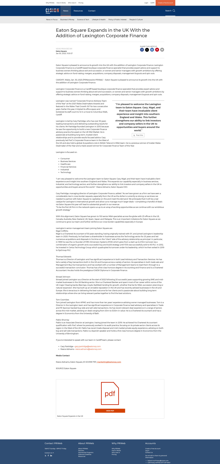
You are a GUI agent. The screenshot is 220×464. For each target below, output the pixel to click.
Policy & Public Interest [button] (117, 20)
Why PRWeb (50, 3)
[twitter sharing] (147, 50)
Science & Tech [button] (83, 20)
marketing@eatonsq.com (109, 362)
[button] (110, 393)
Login (146, 3)
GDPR (152, 3)
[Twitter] (46, 455)
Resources (78, 11)
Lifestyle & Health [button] (99, 20)
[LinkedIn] (51, 455)
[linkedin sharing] (152, 50)
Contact (91, 11)
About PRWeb (83, 448)
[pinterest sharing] (157, 50)
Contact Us (48, 453)
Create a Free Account (165, 3)
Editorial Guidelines (84, 454)
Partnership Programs (85, 452)
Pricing (80, 3)
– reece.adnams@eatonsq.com (88, 349)
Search (168, 11)
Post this (139, 135)
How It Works (61, 3)
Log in (147, 450)
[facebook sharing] (142, 50)
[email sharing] (162, 50)
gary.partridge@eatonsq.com (88, 346)
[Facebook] (48, 455)
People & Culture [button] (136, 20)
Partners (81, 450)
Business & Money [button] (67, 20)
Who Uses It (72, 3)
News (65, 11)
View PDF (110, 411)
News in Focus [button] (51, 20)
